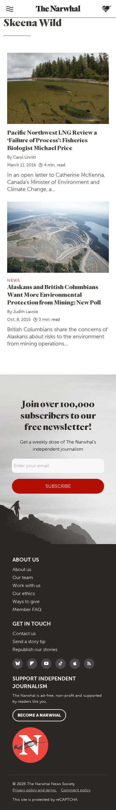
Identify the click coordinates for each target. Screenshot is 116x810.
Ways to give (26, 601)
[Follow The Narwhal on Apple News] (76, 663)
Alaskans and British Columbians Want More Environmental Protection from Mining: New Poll (54, 294)
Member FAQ (26, 609)
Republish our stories (34, 649)
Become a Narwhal (39, 715)
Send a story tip (28, 641)
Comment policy (75, 790)
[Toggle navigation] (9, 9)
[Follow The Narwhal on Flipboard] (33, 663)
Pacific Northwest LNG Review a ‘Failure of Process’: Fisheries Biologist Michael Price (52, 140)
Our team (22, 577)
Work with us (26, 585)
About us (21, 569)
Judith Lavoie (25, 311)
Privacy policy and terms (34, 790)
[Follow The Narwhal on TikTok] (62, 663)
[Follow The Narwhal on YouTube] (47, 663)
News (13, 280)
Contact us (24, 633)
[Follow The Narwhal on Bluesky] (19, 663)
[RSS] (90, 663)
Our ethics (23, 593)
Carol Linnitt (24, 157)
